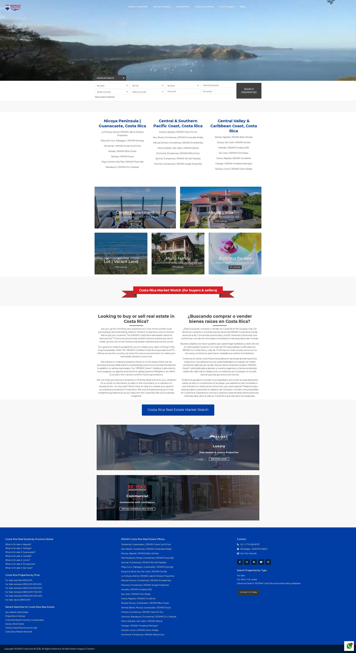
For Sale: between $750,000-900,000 (23, 596)
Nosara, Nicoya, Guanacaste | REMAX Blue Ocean (145, 603)
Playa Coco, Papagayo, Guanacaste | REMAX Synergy (147, 567)
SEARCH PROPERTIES (249, 91)
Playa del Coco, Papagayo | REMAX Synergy (122, 140)
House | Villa (221, 212)
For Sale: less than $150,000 (18, 580)
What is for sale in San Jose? (19, 568)
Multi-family (178, 258)
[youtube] (261, 562)
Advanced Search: (246, 583)
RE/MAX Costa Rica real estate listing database (278, 583)
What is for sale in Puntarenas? (20, 564)
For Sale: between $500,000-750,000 (23, 592)
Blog (242, 6)
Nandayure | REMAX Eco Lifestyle (122, 167)
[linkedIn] (254, 562)
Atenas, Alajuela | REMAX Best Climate (234, 137)
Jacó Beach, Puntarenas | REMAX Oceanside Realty (146, 549)
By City (135, 86)
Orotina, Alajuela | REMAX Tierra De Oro (178, 132)
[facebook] (240, 562)
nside (193, 137)
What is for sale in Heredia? (18, 556)
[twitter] (247, 562)
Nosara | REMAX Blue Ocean (122, 151)
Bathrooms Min (139, 92)
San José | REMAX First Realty (233, 153)
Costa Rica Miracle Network (18, 631)
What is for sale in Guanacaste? (20, 552)
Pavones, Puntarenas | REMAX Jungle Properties (178, 164)
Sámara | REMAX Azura (122, 156)
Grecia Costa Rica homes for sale (21, 628)
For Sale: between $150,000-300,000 (23, 584)
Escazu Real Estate (14, 624)
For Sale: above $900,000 (18, 600)
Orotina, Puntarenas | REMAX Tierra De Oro (142, 612)
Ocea (188, 137)
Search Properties (138, 6)
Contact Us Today (248, 592)
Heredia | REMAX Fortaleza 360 (233, 147)
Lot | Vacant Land (121, 261)
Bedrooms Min (104, 92)
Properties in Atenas (15, 616)
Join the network (248, 553)
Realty (199, 137)
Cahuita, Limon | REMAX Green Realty (233, 169)
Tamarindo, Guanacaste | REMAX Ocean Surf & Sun (146, 544)
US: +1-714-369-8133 (249, 544)
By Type (100, 86)
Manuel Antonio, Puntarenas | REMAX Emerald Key (178, 142)
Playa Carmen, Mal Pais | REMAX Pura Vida (122, 162)
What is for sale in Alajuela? (18, 544)
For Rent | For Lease (247, 579)
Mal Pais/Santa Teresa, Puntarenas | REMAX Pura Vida (147, 558)
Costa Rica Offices (204, 6)
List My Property (162, 6)
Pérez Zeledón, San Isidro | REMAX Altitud (178, 148)
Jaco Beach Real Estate (17, 612)
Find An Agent (227, 6)
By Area (171, 86)
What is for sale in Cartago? (18, 548)
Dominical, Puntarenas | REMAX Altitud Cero (178, 153)
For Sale (241, 575)
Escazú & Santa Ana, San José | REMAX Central (144, 571)
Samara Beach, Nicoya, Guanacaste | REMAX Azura (146, 607)
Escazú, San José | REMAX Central (233, 142)
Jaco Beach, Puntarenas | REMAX (169, 137)
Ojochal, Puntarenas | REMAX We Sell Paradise (178, 158)
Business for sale (235, 258)
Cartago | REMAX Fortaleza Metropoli (233, 163)
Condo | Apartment (135, 212)
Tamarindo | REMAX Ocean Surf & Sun (122, 146)
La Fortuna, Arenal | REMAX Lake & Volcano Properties (147, 576)
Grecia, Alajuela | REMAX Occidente (233, 158)
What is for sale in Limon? (17, 560)
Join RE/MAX (182, 6)
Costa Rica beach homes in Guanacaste (24, 620)
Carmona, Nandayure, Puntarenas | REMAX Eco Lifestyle (148, 616)
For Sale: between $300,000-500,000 (23, 588)
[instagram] (268, 562)
